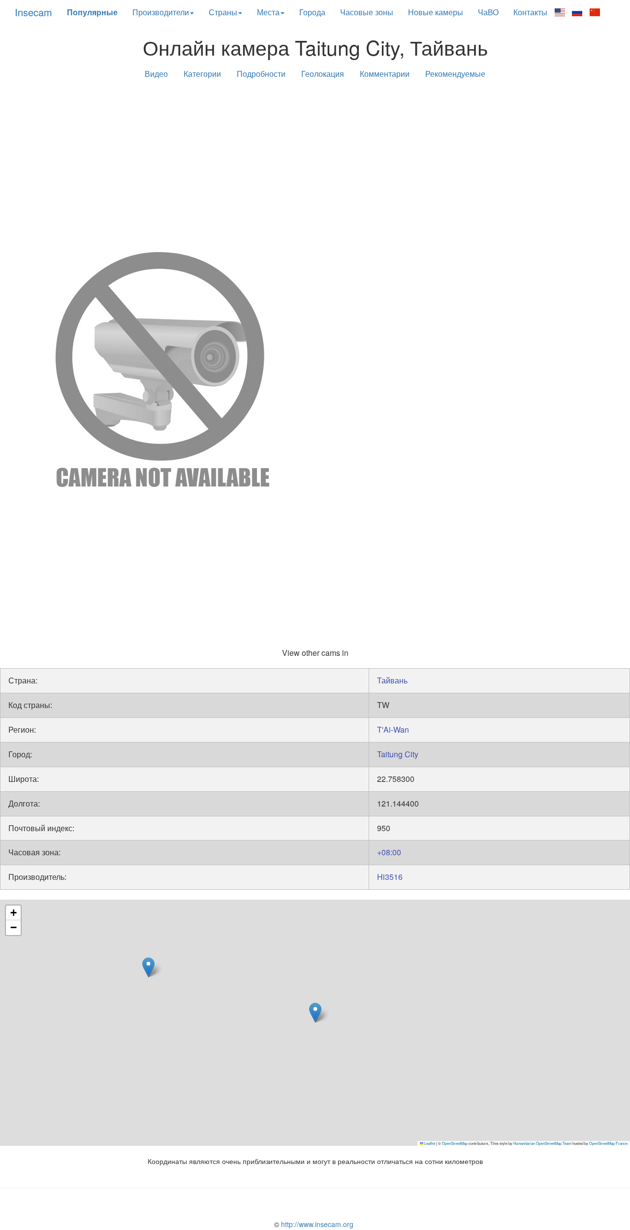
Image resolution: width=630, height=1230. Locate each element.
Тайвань (392, 680)
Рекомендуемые (455, 73)
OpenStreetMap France (608, 1143)
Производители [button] (160, 12)
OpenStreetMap (455, 1143)
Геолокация (322, 73)
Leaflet (429, 1143)
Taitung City (397, 754)
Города (312, 12)
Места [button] (268, 12)
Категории (202, 73)
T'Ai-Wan (393, 729)
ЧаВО (488, 12)
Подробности (261, 73)
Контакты (530, 12)
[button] (148, 967)
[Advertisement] (315, 163)
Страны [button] (223, 12)
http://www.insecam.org (316, 1224)
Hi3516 (390, 876)
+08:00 (389, 852)
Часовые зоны (366, 12)
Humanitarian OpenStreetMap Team (542, 1143)
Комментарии (385, 73)
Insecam (33, 12)
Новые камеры (435, 12)
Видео (156, 73)
